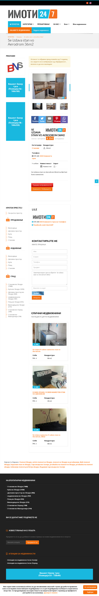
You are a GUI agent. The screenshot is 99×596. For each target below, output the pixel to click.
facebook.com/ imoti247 (43, 225)
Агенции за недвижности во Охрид (22, 563)
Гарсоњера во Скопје (40, 464)
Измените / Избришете (42, 189)
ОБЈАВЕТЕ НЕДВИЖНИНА (20, 30)
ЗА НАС (56, 24)
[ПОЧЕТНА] (33, 16)
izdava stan (38, 172)
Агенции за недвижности (21, 554)
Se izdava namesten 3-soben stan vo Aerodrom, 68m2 (46, 436)
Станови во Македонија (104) (14, 315)
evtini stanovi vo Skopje (42, 462)
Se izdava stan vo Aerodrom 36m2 (33, 37)
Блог (66, 24)
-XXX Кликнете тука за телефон (52, 222)
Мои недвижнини (79, 24)
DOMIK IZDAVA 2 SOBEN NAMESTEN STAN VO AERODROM (49, 393)
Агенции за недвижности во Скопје (22, 560)
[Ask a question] (96, 181)
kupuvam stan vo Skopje (20, 464)
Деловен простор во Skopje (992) (16, 293)
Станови (19, 37)
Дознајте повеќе (50, 593)
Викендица (12, 228)
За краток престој (15, 213)
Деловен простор (15, 231)
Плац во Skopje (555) (16, 302)
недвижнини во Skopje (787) (14, 298)
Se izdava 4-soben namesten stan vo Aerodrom (46, 350)
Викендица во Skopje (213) (16, 306)
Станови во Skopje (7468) (15, 285)
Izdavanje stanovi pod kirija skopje (25, 467)
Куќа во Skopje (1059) (16, 289)
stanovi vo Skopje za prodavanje (66, 462)
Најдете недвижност (41, 30)
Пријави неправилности (42, 185)
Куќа (10, 234)
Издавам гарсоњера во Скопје (52, 467)
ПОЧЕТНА (15, 24)
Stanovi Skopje (25, 462)
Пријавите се (32, 542)
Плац (10, 237)
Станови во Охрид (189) (15, 311)
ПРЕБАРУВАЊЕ (43, 24)
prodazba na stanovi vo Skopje (62, 464)
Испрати (36, 298)
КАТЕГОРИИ (27, 24)
